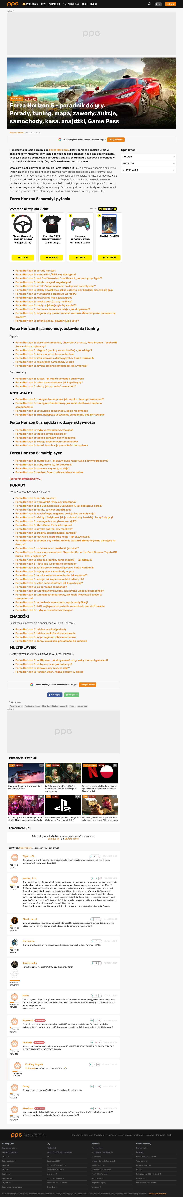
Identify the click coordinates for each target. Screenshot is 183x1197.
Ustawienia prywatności (131, 1135)
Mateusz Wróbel (17, 133)
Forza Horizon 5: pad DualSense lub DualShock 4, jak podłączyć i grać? (58, 278)
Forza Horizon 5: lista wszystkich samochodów (44, 354)
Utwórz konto (71, 838)
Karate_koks (30, 963)
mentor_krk (29, 878)
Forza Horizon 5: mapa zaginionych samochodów (45, 637)
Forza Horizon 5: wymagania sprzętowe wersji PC (45, 293)
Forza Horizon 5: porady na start (35, 270)
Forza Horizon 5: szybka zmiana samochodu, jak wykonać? (51, 365)
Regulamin (77, 1135)
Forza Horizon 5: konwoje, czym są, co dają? (42, 468)
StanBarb (28, 1108)
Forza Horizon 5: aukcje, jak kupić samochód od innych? (49, 378)
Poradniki (54, 4)
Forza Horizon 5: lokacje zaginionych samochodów (46, 441)
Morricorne (29, 941)
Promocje (32, 4)
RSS (169, 1135)
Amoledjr (27, 1042)
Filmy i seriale (71, 4)
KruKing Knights (34, 1064)
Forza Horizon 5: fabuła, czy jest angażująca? (43, 282)
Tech (84, 4)
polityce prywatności (158, 1194)
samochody (82, 706)
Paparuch (28, 1020)
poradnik (63, 706)
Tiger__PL (29, 856)
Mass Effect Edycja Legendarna (59, 1152)
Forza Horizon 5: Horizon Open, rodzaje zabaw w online (49, 472)
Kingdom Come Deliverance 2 (103, 1161)
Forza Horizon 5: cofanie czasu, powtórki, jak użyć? (47, 320)
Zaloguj (170, 4)
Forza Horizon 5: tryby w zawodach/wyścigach (44, 430)
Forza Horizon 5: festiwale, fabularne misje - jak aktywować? (52, 309)
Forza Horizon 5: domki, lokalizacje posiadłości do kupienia (51, 445)
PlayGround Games (32, 706)
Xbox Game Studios (50, 706)
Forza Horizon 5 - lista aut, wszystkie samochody (45, 563)
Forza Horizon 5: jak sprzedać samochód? (41, 586)
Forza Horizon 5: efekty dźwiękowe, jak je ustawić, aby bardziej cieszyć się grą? (64, 290)
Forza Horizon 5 (59, 149)
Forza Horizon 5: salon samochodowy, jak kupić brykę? (49, 382)
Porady (72, 706)
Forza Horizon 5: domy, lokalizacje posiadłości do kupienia (51, 641)
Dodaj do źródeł (116, 140)
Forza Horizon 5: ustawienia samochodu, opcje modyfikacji (51, 410)
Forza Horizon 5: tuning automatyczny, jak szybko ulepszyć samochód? (59, 399)
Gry (43, 4)
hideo (26, 995)
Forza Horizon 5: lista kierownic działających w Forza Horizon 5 (54, 358)
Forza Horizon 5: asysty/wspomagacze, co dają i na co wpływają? (55, 286)
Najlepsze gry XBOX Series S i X (148, 1174)
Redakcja (160, 1135)
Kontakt (88, 1135)
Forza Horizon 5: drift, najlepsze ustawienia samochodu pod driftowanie (60, 414)
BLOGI (93, 4)
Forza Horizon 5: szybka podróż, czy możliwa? (43, 301)
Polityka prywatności (105, 1135)
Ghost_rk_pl (30, 919)
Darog (26, 1086)
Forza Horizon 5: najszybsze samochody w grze (44, 361)
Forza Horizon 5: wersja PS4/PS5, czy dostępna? (45, 274)
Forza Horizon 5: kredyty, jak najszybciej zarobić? (45, 305)
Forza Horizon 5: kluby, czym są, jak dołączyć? (43, 464)
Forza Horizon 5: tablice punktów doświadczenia (45, 437)
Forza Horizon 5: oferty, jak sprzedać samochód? (45, 386)
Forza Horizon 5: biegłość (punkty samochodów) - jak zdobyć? (53, 350)
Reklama (149, 1135)
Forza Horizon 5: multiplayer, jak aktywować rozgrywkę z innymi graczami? (61, 460)
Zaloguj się (53, 838)
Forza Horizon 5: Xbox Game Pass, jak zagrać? (43, 297)
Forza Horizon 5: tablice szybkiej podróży (40, 433)
